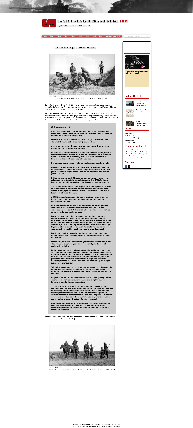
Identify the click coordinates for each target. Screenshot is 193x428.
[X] (129, 166)
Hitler (130, 156)
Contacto (117, 424)
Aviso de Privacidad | (95, 424)
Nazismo (128, 154)
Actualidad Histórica (131, 150)
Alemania (144, 152)
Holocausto (138, 152)
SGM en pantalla (143, 154)
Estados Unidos (130, 152)
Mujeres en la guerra (138, 156)
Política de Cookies (107, 424)
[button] (52, 36)
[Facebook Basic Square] (126, 166)
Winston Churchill (137, 158)
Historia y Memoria (142, 150)
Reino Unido (134, 154)
